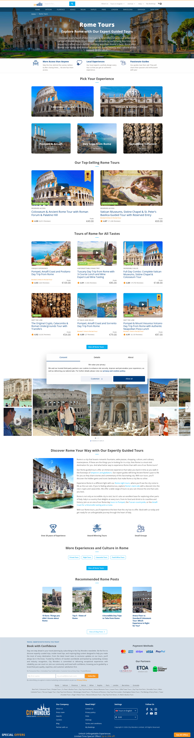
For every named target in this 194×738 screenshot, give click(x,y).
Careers (59, 720)
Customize (95, 379)
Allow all (129, 379)
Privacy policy (90, 712)
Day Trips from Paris (139, 689)
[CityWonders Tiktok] (147, 713)
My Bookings (151, 3)
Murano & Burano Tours (93, 695)
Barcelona (127, 9)
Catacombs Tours (101, 557)
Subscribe (91, 676)
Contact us (89, 709)
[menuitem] (105, 3)
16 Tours (96, 149)
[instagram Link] (155, 709)
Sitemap (88, 720)
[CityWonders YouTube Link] (151, 713)
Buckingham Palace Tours (131, 692)
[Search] (72, 4)
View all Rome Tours (96, 347)
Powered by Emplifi (97, 440)
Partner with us (62, 727)
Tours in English (116, 4)
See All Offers (182, 735)
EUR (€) (130, 4)
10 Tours (50, 149)
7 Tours (62, 112)
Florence (61, 9)
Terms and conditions (93, 723)
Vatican (48, 9)
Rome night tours (122, 483)
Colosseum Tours (44, 689)
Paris (104, 9)
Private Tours (74, 557)
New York (154, 9)
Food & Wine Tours (118, 557)
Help (140, 4)
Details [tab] (97, 357)
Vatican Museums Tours (101, 689)
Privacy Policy (82, 680)
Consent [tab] (63, 357)
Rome (37, 9)
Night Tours (87, 557)
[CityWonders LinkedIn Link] (155, 713)
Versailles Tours (152, 689)
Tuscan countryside (137, 502)
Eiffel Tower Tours (125, 689)
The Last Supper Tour (49, 692)
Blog (57, 723)
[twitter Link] (151, 709)
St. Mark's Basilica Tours (125, 695)
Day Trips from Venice (110, 695)
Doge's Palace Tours (78, 695)
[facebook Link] (147, 709)
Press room (60, 712)
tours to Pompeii (118, 502)
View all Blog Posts (96, 632)
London (114, 9)
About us (104, 3)
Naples (93, 9)
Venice (72, 9)
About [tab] (130, 357)
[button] (126, 710)
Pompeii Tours (56, 689)
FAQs (87, 716)
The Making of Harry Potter (149, 692)
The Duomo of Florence (98, 692)
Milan (83, 9)
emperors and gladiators (101, 472)
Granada (141, 9)
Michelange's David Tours (82, 692)
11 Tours (131, 112)
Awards (59, 716)
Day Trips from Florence (64, 692)
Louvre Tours (114, 689)
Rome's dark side (132, 486)
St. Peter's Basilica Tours (70, 689)
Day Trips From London (114, 692)
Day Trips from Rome (85, 689)
